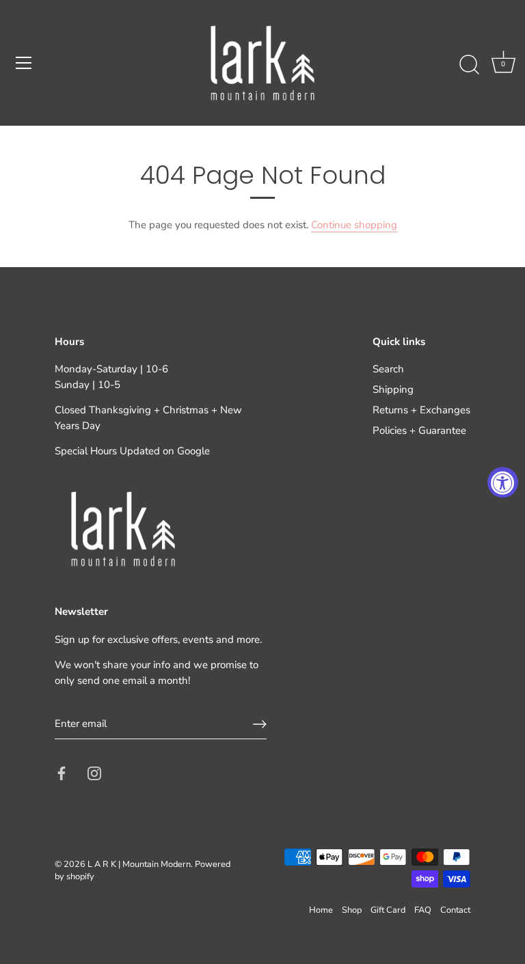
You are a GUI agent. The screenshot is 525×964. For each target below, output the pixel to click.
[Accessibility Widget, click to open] (502, 482)
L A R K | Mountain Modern (139, 864)
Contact (455, 910)
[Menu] (24, 63)
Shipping (393, 389)
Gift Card (388, 910)
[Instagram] (94, 773)
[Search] (469, 65)
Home (321, 910)
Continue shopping (354, 225)
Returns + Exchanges (421, 410)
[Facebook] (61, 773)
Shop (352, 910)
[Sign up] (260, 724)
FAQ (422, 910)
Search (388, 369)
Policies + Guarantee (419, 430)
